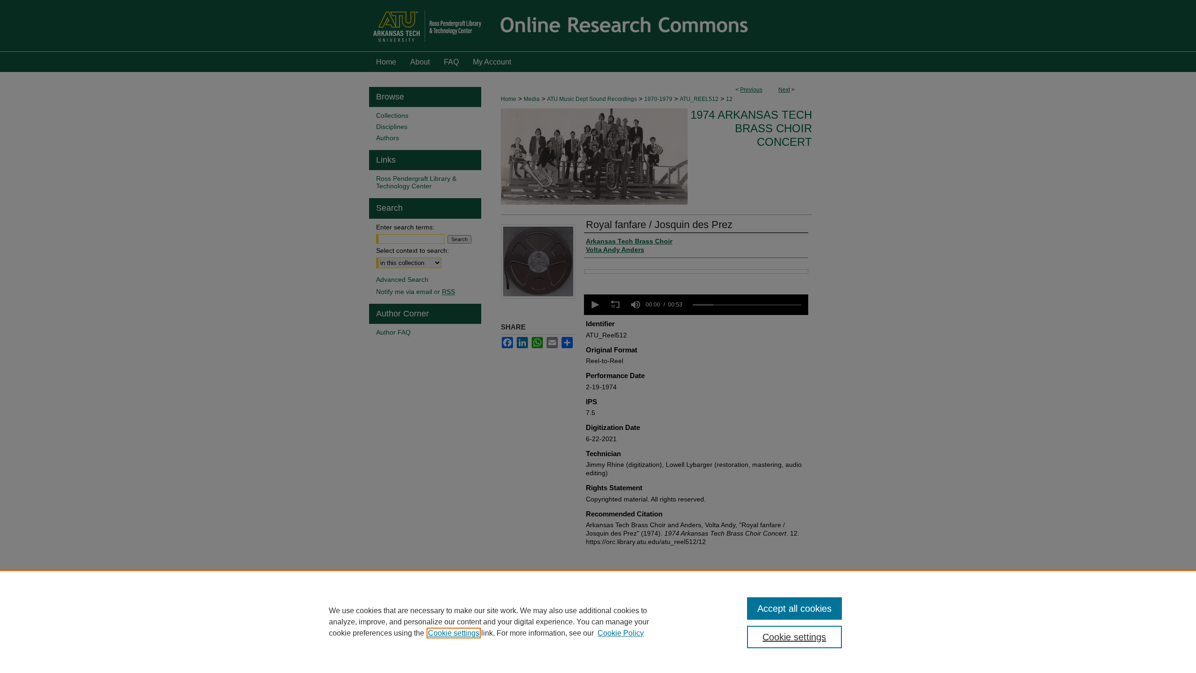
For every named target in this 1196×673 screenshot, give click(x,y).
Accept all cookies (794, 608)
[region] (598, 621)
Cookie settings (453, 633)
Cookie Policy (621, 633)
